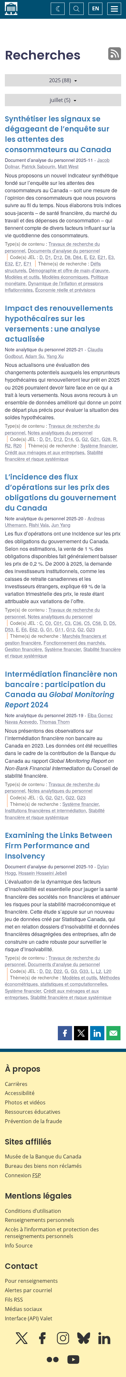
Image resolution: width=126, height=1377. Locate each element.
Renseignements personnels (39, 1220)
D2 (48, 971)
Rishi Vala (39, 525)
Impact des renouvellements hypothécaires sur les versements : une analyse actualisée (59, 323)
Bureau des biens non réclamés (43, 1165)
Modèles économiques (65, 277)
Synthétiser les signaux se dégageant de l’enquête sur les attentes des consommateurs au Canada (58, 134)
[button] (65, 1033)
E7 (18, 263)
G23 (90, 629)
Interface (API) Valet (28, 1318)
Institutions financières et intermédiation (45, 810)
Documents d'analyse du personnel (64, 250)
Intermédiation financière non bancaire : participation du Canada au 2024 (61, 689)
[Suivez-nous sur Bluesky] (84, 1342)
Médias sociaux (23, 1309)
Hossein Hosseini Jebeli (42, 873)
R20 (17, 445)
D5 (112, 623)
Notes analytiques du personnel (60, 432)
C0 (48, 623)
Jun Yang (60, 525)
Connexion (23, 1175)
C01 (58, 623)
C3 (67, 623)
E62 (33, 629)
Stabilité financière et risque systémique (54, 455)
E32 (9, 263)
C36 (77, 623)
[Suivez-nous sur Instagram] (63, 1342)
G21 (94, 439)
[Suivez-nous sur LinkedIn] (104, 1342)
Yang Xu (55, 356)
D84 (77, 257)
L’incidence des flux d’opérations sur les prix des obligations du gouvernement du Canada (60, 492)
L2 (98, 971)
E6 (24, 629)
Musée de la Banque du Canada (43, 1156)
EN (95, 8)
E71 (28, 263)
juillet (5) (60, 100)
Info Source (19, 1245)
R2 (8, 445)
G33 (83, 971)
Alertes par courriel (28, 1290)
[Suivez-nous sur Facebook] (43, 1342)
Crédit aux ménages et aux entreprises (44, 452)
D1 (48, 257)
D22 (58, 971)
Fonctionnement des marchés (74, 642)
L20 (107, 971)
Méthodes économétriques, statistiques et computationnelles (62, 980)
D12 (58, 257)
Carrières (16, 1084)
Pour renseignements (31, 1280)
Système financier (98, 445)
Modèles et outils (22, 277)
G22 (70, 797)
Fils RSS (14, 1299)
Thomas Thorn (54, 721)
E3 (111, 257)
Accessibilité (20, 1093)
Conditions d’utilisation (33, 1210)
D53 (9, 629)
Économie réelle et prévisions (65, 290)
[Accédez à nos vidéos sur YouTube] (73, 1364)
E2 (92, 257)
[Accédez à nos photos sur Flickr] (53, 1364)
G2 (85, 439)
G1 (49, 629)
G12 (70, 629)
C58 (96, 623)
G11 (59, 629)
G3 (74, 971)
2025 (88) (60, 80)
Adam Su (34, 356)
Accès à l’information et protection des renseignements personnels (52, 1233)
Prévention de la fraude (33, 1121)
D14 (69, 439)
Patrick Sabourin (38, 166)
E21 (102, 257)
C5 (87, 623)
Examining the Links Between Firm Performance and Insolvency (58, 845)
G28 (106, 439)
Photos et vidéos (25, 1102)
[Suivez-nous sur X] (22, 1342)
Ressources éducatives (32, 1111)
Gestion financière (23, 649)
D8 (67, 257)
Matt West (68, 166)
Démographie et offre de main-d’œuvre (69, 270)
